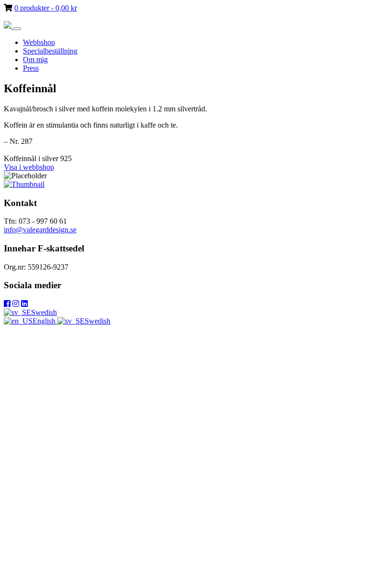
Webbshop (39, 42)
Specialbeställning (50, 51)
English (45, 321)
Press (31, 68)
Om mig (35, 59)
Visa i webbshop (29, 167)
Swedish (44, 312)
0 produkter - (45, 8)
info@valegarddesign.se (40, 230)
